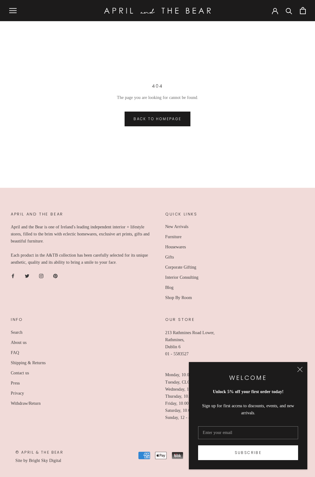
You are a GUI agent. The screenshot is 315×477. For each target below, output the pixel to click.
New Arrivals (176, 226)
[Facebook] (13, 275)
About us (18, 342)
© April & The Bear (39, 452)
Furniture (173, 237)
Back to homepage (157, 118)
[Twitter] (27, 275)
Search (16, 332)
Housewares (175, 247)
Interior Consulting (181, 277)
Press (15, 383)
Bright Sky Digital (45, 460)
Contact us (20, 373)
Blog (169, 287)
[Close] (300, 369)
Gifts (169, 257)
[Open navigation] (13, 10)
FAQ (15, 352)
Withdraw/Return (26, 403)
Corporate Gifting (180, 267)
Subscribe (248, 452)
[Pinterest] (55, 275)
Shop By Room (178, 297)
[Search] (289, 10)
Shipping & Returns (28, 363)
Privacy (17, 393)
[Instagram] (41, 275)
